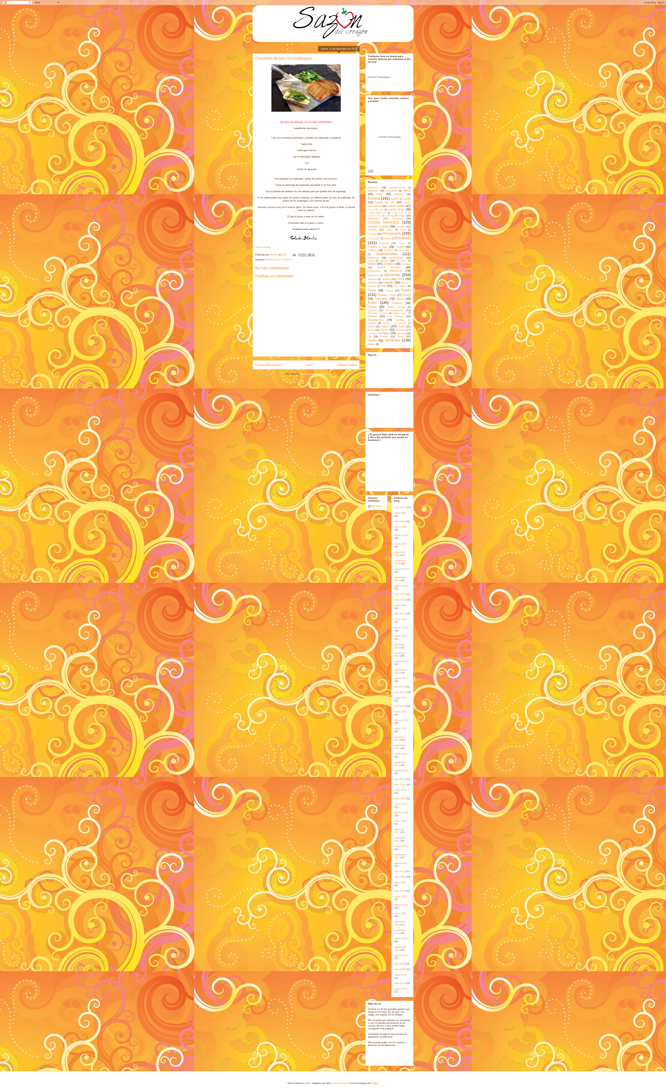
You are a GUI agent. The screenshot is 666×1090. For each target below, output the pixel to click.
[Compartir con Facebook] (310, 255)
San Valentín (396, 316)
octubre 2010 (401, 938)
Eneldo (387, 238)
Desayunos (391, 233)
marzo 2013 (400, 711)
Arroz (407, 190)
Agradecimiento (397, 187)
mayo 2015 (400, 512)
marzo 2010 (400, 988)
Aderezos (373, 187)
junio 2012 (399, 784)
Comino (401, 226)
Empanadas (374, 238)
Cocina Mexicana (383, 222)
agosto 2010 (401, 955)
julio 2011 (399, 871)
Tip (369, 336)
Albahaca (373, 190)
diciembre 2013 (399, 646)
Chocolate (373, 218)
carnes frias (396, 209)
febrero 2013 (401, 720)
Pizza (400, 298)
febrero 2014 (401, 627)
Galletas (372, 250)
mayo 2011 (400, 882)
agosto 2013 (401, 678)
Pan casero (400, 286)
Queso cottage (396, 307)
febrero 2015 (401, 535)
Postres (397, 303)
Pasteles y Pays (387, 295)
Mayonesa (373, 275)
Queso (278, 259)
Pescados (381, 298)
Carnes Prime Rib (399, 213)
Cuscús (372, 233)
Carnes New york (377, 213)
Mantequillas (374, 271)
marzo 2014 (400, 619)
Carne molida (396, 206)
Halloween (373, 257)
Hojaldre (384, 260)
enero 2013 (400, 728)
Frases (402, 243)
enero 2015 (400, 543)
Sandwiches (376, 320)
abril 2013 (399, 706)
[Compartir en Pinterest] (313, 255)
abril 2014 (399, 613)
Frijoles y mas (378, 247)
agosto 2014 (401, 585)
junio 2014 (399, 599)
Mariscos (396, 270)
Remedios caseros (377, 313)
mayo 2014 (400, 605)
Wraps (371, 344)
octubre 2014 (401, 569)
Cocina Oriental (378, 226)
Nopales (388, 282)
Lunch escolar (389, 267)
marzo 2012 (400, 804)
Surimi (401, 326)
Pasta (406, 290)
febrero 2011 (401, 904)
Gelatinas (389, 250)
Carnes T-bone (374, 216)
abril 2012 (399, 798)
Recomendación (395, 310)
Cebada (389, 216)
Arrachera (391, 190)
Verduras (287, 259)
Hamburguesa (396, 257)
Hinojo (371, 261)
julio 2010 (399, 963)
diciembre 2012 (399, 738)
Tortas (400, 336)
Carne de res (385, 202)
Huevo (372, 264)
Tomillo (384, 336)
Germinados (405, 250)
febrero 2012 (401, 812)
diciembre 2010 (399, 923)
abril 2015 (399, 521)
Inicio (309, 364)
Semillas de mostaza (394, 323)
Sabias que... (400, 313)
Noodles (372, 282)
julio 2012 (399, 779)
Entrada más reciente (268, 364)
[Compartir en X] (306, 255)
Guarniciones (386, 254)
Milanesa (372, 279)
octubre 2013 (401, 661)
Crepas (389, 230)
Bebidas (398, 194)
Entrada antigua (347, 364)
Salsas (372, 316)
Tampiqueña (373, 333)
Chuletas (397, 218)
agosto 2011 (401, 863)
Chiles (401, 215)
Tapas (386, 333)
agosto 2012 (401, 770)
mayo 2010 (400, 974)
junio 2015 (399, 507)
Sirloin (371, 326)
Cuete (403, 230)
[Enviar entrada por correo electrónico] (293, 254)
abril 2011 (399, 891)
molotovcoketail (340, 1083)
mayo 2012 (400, 790)
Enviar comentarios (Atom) (313, 374)
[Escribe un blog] (303, 255)
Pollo (372, 303)
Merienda (392, 275)
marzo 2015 (400, 526)
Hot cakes (401, 261)
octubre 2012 (401, 753)
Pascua (389, 290)
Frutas (400, 247)
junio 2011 (399, 876)
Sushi (371, 329)
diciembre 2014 (399, 553)
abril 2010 (399, 983)
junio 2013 (399, 692)
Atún (379, 194)
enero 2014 (400, 636)
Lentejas (406, 264)
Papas (372, 290)
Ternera (401, 333)
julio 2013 (399, 686)
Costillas (372, 229)
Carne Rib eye (375, 209)
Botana (269, 259)
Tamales (400, 329)
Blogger (374, 1083)
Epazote (384, 243)
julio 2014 (399, 594)
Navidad (386, 279)
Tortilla (372, 340)
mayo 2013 (400, 697)
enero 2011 (400, 913)
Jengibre (388, 264)
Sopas (385, 326)
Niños (400, 279)
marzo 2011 (400, 896)
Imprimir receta (262, 247)
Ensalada (403, 238)
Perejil (407, 295)
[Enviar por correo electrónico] (300, 255)
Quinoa (372, 310)
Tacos (384, 329)
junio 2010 (399, 969)
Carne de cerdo (401, 198)
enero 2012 (400, 820)
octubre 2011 (401, 846)
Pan (383, 286)
